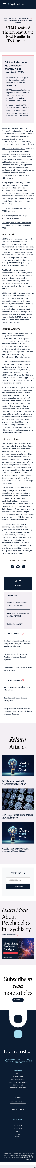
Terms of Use (17, 1153)
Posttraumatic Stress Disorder (17, 18)
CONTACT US (18, 1085)
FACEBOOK (18, 1125)
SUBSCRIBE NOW (18, 1109)
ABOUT (18, 1074)
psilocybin (6, 540)
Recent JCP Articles (13, 634)
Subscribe (18, 1000)
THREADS (18, 1134)
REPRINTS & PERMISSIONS (18, 1082)
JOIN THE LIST (18, 887)
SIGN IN (18, 1097)
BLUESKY (18, 1137)
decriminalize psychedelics (13, 553)
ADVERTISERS (18, 1076)
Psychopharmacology (13, 20)
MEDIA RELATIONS (18, 1079)
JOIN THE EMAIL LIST (18, 1102)
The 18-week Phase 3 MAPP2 (13, 149)
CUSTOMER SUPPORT (18, 1088)
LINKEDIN (18, 1131)
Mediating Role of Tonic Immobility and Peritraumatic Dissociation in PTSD (16, 225)
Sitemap (28, 1159)
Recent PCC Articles (13, 680)
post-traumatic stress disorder (15, 144)
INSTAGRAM (18, 1128)
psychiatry (20, 134)
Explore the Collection (9, 935)
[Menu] (4, 4)
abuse (25, 414)
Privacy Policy (7, 1153)
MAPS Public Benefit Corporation (15, 333)
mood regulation (22, 252)
